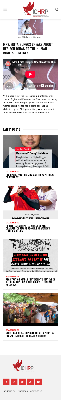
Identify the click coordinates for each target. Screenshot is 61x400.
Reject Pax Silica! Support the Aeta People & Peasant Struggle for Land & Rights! (30, 334)
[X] (30, 382)
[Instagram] (14, 382)
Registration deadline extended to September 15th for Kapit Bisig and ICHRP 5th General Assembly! (30, 282)
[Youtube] (38, 382)
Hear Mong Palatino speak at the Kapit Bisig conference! (30, 176)
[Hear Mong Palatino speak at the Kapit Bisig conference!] (30, 151)
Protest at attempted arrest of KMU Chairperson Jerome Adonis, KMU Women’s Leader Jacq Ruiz (28, 228)
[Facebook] (6, 382)
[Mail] (22, 382)
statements (12, 172)
